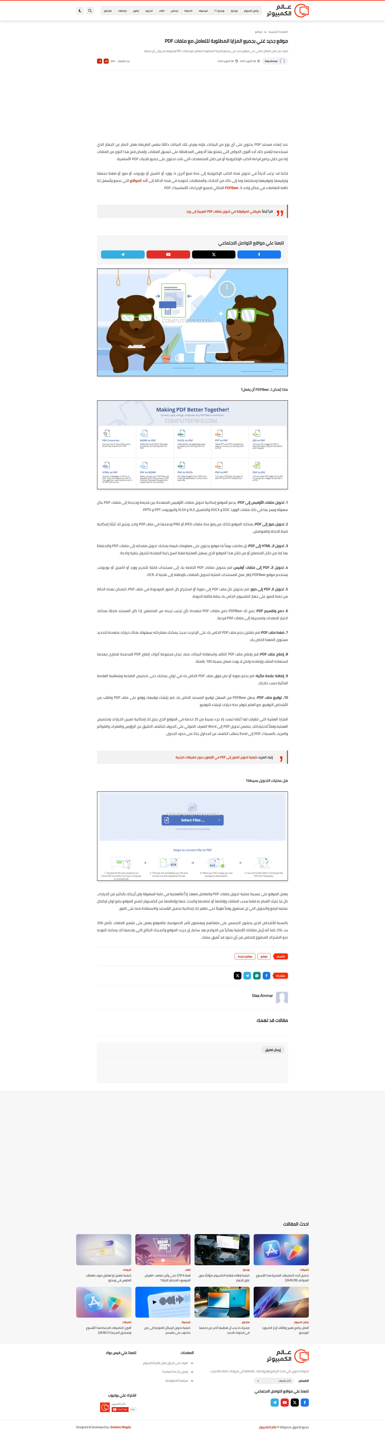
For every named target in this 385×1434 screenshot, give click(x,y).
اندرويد (149, 10)
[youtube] (168, 254)
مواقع (258, 31)
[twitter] (214, 254)
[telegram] (123, 254)
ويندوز (234, 10)
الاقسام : (303, 1381)
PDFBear (231, 187)
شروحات (127, 1269)
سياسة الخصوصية (177, 1380)
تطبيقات (304, 1269)
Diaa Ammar (271, 61)
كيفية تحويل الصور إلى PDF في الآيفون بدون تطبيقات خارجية (216, 757)
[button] (266, 975)
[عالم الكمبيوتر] (288, 10)
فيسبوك (203, 10)
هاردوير (108, 10)
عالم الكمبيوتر (268, 1427)
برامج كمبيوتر (251, 10)
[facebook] (259, 254)
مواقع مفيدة (245, 956)
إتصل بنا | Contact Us (175, 1372)
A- (99, 61)
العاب (161, 10)
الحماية (188, 10)
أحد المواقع (139, 180)
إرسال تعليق (273, 1050)
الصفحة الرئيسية (278, 31)
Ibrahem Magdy (120, 1427)
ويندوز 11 (219, 10)
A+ (106, 61)
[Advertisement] (192, 109)
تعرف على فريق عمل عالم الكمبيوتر (165, 1363)
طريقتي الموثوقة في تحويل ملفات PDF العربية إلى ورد (223, 211)
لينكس (174, 10)
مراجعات (122, 10)
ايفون (136, 10)
